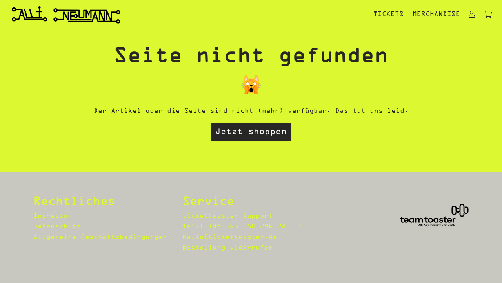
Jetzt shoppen (251, 132)
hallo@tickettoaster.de (229, 237)
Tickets (388, 14)
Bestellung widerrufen (227, 248)
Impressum (52, 216)
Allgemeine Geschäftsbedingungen (100, 237)
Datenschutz (57, 227)
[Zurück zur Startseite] (66, 14)
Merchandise (436, 14)
